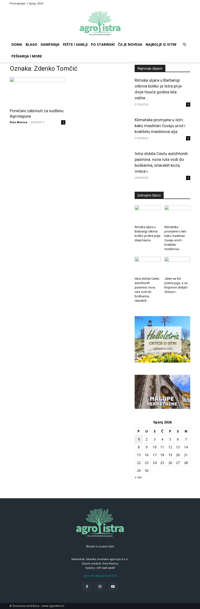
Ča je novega (130, 44)
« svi (138, 477)
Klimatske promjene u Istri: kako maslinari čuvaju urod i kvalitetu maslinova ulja (160, 125)
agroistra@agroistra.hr (100, 575)
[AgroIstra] (100, 23)
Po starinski (103, 44)
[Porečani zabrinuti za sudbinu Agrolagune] (37, 91)
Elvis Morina (18, 122)
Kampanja (50, 44)
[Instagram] (100, 586)
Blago (31, 44)
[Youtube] (113, 586)
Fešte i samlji (75, 44)
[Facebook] (87, 586)
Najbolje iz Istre (161, 44)
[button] (184, 44)
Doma (16, 44)
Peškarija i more (26, 56)
